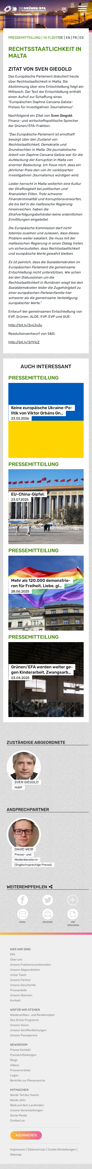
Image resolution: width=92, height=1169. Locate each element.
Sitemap (15, 1154)
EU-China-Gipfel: (28, 494)
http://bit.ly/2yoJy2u (25, 325)
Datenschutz (36, 1149)
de (61, 38)
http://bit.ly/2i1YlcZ (24, 342)
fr (75, 38)
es (81, 38)
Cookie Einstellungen (62, 1149)
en (68, 38)
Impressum (17, 1149)
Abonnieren (26, 1135)
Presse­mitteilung (24, 38)
